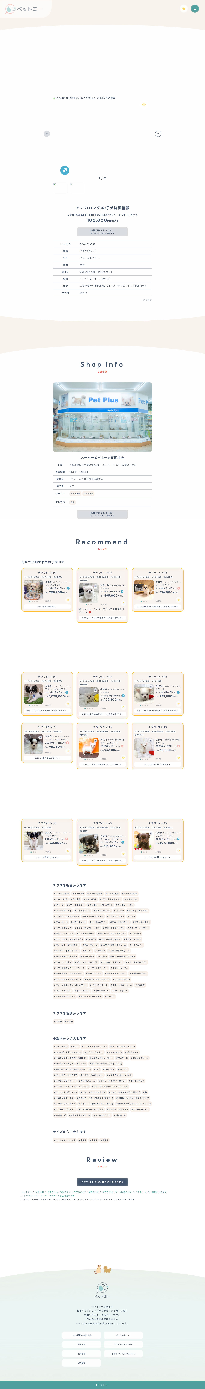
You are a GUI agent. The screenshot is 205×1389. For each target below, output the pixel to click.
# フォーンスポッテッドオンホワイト (70, 985)
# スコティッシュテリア (64, 1104)
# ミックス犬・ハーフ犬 (64, 1140)
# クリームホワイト (75, 905)
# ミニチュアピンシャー (64, 1081)
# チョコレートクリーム (93, 916)
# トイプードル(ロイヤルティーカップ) (96, 1104)
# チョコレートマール (63, 933)
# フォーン (119, 911)
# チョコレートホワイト (111, 962)
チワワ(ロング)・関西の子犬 (85, 1192)
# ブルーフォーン (90, 945)
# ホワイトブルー (94, 974)
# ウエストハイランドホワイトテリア (132, 1098)
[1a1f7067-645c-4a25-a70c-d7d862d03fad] (123, 758)
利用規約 (81, 1354)
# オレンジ (110, 996)
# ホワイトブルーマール (121, 985)
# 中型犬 (93, 1140)
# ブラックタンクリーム (119, 951)
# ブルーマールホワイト (138, 928)
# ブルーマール (61, 922)
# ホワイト (91, 939)
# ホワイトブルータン (97, 968)
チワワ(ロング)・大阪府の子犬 (117, 1192)
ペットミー (26, 1192)
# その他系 (75, 899)
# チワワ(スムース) (87, 1081)
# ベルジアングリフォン (117, 1109)
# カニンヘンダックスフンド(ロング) (106, 1064)
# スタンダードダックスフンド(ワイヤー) (95, 1098)
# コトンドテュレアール (79, 1115)
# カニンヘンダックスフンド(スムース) (133, 1104)
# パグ (97, 1069)
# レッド (131, 916)
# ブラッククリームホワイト (66, 916)
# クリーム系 (78, 893)
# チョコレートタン (124, 905)
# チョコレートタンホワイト (100, 905)
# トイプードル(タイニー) (92, 1075)
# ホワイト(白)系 (129, 893)
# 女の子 (69, 1021)
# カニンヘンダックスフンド (122, 1046)
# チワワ (75, 1046)
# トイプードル (61, 1046)
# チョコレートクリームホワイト (111, 933)
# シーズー (81, 1064)
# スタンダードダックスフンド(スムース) (110, 1086)
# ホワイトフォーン (132, 939)
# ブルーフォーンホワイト (86, 962)
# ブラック (100, 951)
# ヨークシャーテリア (63, 1064)
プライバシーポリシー (124, 1344)
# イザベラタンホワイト (136, 962)
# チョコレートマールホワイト (67, 979)
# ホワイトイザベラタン (64, 996)
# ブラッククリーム (115, 916)
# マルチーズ (122, 1058)
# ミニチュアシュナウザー (101, 1058)
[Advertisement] (102, 66)
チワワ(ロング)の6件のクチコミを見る (102, 1182)
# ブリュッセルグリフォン (65, 1092)
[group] (102, 134)
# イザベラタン (87, 956)
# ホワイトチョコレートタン (87, 928)
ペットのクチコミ (123, 1335)
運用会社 (81, 1363)
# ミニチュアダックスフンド (94, 1046)
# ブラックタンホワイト (110, 899)
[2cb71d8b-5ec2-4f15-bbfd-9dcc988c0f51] (123, 707)
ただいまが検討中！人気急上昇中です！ (102, 618)
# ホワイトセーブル (119, 968)
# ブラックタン (131, 899)
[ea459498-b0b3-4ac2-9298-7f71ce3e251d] (68, 751)
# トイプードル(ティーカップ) (112, 1081)
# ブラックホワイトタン (113, 928)
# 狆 (145, 1092)
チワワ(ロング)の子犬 (57, 1192)
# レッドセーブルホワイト (65, 956)
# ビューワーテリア (140, 1109)
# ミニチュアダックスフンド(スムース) (71, 1086)
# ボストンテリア (136, 1081)
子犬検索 (40, 1192)
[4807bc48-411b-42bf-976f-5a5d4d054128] (68, 704)
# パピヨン (123, 1069)
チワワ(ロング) (47, 572)
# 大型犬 (104, 1140)
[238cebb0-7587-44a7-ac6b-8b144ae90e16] (68, 600)
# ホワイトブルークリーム (90, 996)
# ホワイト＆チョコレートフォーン (69, 968)
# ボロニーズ (120, 1115)
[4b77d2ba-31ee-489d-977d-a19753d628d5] (178, 851)
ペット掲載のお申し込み (82, 1335)
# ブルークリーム (120, 991)
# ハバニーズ (60, 1115)
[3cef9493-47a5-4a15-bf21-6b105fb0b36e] (123, 603)
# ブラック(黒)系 (61, 893)
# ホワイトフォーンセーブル (97, 979)
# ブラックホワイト (141, 922)
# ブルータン (135, 933)
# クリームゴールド (121, 979)
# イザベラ (102, 956)
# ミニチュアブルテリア (64, 1109)
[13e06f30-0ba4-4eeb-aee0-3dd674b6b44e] (178, 600)
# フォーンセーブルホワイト (66, 945)
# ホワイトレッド (78, 922)
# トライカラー (136, 945)
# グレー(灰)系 (90, 899)
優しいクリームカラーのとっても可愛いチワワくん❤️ (102, 611)
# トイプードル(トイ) (93, 1052)
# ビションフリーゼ (139, 1058)
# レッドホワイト (82, 911)
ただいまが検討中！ (47, 606)
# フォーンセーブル (62, 991)
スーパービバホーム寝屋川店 (102, 458)
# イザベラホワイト (98, 985)
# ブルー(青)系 (60, 899)
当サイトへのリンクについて (123, 1354)
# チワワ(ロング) (114, 1052)
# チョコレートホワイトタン (66, 951)
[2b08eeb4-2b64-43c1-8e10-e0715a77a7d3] (144, 104)
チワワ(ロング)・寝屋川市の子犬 (151, 1192)
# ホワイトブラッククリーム (113, 945)
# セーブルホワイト (98, 922)
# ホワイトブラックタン (137, 911)
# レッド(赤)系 (112, 893)
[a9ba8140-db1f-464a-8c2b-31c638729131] (123, 854)
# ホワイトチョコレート (115, 974)
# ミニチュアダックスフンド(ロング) (70, 1058)
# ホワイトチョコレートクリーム (68, 974)
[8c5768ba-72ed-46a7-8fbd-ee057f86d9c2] (178, 758)
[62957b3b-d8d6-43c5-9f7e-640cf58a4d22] (68, 851)
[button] (47, 134)
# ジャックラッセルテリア (65, 1075)
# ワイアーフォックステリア (91, 1109)
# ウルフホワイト (82, 991)
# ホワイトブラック (62, 928)
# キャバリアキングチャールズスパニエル (72, 1069)
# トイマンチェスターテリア (93, 1092)
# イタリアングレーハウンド (119, 1075)
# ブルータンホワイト (120, 922)
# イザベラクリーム (138, 974)
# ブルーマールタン (62, 962)
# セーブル (87, 951)
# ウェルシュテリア (102, 1115)
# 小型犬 (82, 1140)
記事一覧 (81, 1344)
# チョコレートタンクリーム (122, 956)
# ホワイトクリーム (102, 911)
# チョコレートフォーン (110, 939)
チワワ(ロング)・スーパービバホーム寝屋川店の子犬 (49, 1196)
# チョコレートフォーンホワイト (68, 939)
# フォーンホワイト (62, 911)
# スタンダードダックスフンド (67, 1052)
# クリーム (59, 905)
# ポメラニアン (132, 1052)
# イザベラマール (101, 991)
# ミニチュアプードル (63, 1098)
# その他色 (140, 985)
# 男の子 (58, 1021)
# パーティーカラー (85, 933)
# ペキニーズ (109, 1069)
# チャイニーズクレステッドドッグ (124, 1092)
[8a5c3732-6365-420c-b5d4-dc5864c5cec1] (178, 704)
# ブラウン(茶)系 (94, 893)
